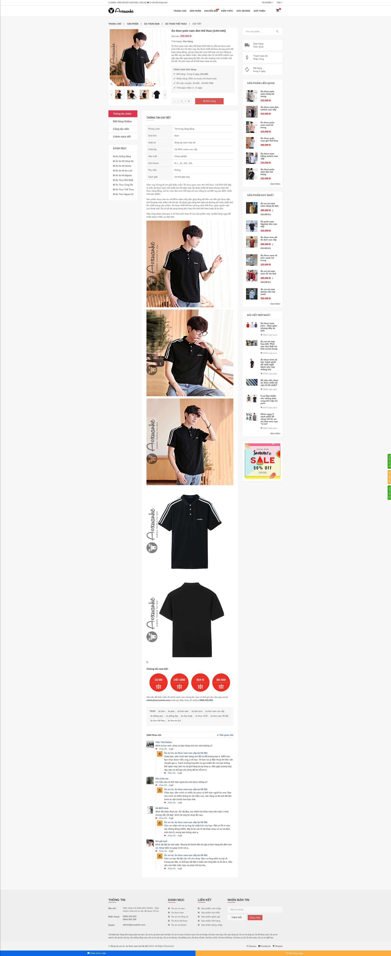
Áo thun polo (251, 938)
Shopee (278, 946)
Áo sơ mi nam (178, 908)
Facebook (265, 946)
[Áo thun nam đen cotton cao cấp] (252, 111)
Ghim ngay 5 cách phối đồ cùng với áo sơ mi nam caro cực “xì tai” (269, 419)
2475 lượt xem (269, 407)
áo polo (171, 711)
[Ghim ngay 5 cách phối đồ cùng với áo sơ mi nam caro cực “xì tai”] (252, 417)
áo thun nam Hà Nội (219, 716)
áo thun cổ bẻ (202, 716)
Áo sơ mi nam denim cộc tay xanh (268, 291)
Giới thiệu (134, 3)
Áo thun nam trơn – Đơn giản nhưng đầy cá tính (269, 327)
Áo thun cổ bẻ (211, 938)
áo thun (161, 711)
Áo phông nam (184, 938)
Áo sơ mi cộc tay (155, 938)
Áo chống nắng (123, 156)
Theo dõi (236, 917)
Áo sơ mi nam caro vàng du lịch (270, 204)
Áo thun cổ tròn (198, 938)
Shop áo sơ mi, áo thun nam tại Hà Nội (129, 946)
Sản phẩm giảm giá (210, 916)
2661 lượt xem (269, 428)
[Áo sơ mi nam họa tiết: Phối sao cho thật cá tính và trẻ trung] (252, 343)
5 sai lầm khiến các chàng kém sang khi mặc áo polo (269, 399)
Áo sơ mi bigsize (123, 175)
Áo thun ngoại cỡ (124, 194)
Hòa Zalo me (161, 778)
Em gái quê (161, 841)
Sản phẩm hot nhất (210, 912)
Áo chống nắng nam (139, 938)
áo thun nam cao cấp (214, 711)
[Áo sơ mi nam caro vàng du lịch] (252, 208)
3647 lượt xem (269, 335)
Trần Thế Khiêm (163, 742)
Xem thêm (275, 184)
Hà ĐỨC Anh (161, 808)
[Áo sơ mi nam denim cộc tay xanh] (252, 294)
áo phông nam (156, 716)
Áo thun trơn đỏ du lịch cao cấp (269, 238)
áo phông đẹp (172, 716)
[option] (138, 57)
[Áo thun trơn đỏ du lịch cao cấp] (252, 242)
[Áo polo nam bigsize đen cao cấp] (252, 226)
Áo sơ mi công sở (124, 161)
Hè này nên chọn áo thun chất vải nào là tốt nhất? (269, 382)
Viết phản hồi (226, 735)
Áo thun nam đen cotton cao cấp (270, 108)
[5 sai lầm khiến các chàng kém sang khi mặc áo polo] (252, 398)
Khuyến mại (211, 11)
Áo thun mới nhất (124, 180)
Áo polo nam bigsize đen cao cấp (269, 224)
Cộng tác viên (121, 129)
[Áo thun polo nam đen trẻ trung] (252, 174)
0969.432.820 (123, 3)
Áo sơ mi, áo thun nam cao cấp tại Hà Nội (185, 753)
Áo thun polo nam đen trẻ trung (267, 171)
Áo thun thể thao (176, 24)
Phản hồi (163, 749)
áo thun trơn (197, 711)
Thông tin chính (122, 113)
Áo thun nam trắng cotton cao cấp (269, 156)
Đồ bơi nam (389, 492)
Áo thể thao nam (262, 935)
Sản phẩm (195, 11)
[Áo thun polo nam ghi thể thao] (252, 143)
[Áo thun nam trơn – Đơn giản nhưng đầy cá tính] (252, 325)
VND (279, 3)
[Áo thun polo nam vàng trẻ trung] (252, 96)
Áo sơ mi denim (123, 166)
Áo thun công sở (124, 185)
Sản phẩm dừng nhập (211, 925)
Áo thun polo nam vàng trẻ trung (267, 93)
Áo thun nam (151, 24)
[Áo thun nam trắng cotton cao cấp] (252, 158)
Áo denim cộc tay (122, 938)
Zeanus (252, 946)
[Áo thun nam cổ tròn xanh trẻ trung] (252, 260)
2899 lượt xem (269, 389)
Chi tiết (204, 74)
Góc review (243, 11)
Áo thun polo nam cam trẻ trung (267, 125)
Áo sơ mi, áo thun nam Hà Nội (157, 935)
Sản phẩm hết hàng (210, 921)
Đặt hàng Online (122, 121)
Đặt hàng (210, 101)
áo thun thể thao (157, 721)
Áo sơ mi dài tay (170, 938)
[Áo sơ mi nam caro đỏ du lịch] (252, 275)
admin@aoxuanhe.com (158, 700)
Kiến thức (227, 11)
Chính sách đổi (122, 136)
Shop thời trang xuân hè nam (132, 935)
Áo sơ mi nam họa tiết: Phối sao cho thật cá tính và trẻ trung (269, 345)
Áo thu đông (389, 461)
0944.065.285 (129, 919)
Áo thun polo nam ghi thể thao (269, 139)
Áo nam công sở (231, 935)
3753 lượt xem (269, 373)
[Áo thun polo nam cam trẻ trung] (252, 127)
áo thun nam (182, 711)
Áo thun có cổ (239, 938)
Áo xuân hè (389, 477)
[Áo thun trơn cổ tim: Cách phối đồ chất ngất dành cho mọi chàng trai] (252, 363)
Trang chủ (180, 11)
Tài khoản (267, 3)
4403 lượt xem (269, 353)
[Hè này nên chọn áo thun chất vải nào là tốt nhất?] (252, 382)
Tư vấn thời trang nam (158, 3)
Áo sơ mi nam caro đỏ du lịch (268, 272)
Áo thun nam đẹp (216, 935)
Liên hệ (143, 3)
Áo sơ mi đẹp (201, 935)
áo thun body (186, 716)
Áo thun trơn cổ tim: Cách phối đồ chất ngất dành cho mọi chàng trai (269, 364)
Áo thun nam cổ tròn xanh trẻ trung (269, 258)
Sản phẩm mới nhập (211, 908)
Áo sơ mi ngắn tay (265, 938)
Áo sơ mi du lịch (123, 170)
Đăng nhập (255, 917)
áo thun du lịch (174, 721)
